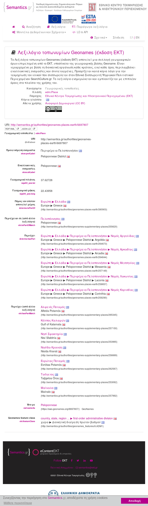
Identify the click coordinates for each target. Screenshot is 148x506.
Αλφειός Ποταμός (53, 307)
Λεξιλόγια (58, 27)
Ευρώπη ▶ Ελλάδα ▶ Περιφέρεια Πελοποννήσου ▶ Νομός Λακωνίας (87, 276)
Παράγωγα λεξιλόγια (92, 27)
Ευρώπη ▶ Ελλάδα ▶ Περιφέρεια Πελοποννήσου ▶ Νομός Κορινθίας (88, 290)
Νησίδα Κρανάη (52, 347)
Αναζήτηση (33, 27)
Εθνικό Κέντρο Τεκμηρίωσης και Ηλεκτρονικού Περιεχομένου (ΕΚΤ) (89, 96)
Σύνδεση (118, 37)
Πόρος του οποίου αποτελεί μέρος (25, 204)
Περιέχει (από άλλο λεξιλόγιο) (23, 310)
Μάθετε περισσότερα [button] (18, 503)
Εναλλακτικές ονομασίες (26, 168)
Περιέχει (27, 237)
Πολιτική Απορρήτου (61, 467)
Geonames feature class (21, 419)
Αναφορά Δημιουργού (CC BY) (65, 103)
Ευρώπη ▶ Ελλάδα (54, 201)
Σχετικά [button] (99, 37)
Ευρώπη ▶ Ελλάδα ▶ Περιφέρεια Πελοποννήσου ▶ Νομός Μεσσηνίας (88, 263)
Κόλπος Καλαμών (53, 320)
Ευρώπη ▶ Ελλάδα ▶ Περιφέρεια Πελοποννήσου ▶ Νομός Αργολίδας (88, 236)
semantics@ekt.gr (88, 467)
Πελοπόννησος (51, 219)
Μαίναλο (47, 388)
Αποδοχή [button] (135, 500)
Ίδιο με (29, 406)
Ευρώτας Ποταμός (53, 361)
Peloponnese (49, 405)
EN (137, 37)
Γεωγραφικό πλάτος (22, 181)
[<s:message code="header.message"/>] (43, 7)
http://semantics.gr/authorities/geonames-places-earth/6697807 (49, 125)
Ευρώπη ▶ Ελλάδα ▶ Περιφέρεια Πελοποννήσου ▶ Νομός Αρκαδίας (87, 249)
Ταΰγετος (48, 374)
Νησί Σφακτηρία (52, 334)
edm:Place (51, 92)
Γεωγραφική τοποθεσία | (25, 133)
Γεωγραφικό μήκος (23, 192)
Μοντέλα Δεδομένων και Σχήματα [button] (40, 32)
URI (30, 140)
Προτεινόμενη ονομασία (20, 151)
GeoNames (88, 408)
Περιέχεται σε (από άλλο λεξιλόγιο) (20, 221)
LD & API (82, 32)
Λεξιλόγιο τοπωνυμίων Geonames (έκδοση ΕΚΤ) (71, 52)
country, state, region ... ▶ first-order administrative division (77, 418)
